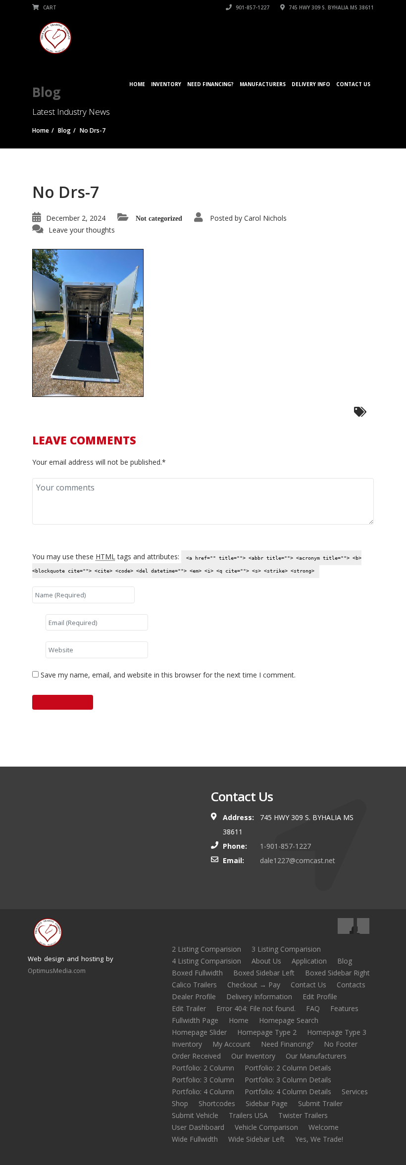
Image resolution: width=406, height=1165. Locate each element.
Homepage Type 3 (336, 1032)
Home (137, 84)
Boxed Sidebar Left (264, 972)
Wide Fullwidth (195, 1139)
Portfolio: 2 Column (203, 1067)
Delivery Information (259, 996)
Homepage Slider (199, 1032)
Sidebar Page (267, 1103)
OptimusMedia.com (57, 970)
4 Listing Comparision (206, 961)
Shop (180, 1103)
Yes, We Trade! (319, 1139)
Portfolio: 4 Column (203, 1091)
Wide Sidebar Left (256, 1139)
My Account (231, 1044)
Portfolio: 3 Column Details (288, 1079)
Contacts (351, 984)
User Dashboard (198, 1127)
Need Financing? (210, 84)
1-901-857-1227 (285, 846)
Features (344, 1008)
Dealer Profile (194, 996)
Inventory (166, 84)
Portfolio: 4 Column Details (288, 1091)
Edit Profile (320, 996)
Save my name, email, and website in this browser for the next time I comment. (168, 675)
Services (355, 1091)
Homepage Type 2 (267, 1032)
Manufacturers (263, 84)
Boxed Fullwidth (197, 972)
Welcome (323, 1127)
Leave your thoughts (82, 230)
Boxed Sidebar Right (337, 972)
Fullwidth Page (195, 1020)
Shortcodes (217, 1103)
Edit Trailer (189, 1008)
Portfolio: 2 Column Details (288, 1067)
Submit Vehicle (195, 1115)
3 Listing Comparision (286, 949)
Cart (49, 7)
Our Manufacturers (316, 1056)
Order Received (196, 1056)
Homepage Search (288, 1020)
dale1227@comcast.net (297, 860)
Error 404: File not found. (256, 1008)
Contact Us (353, 84)
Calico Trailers (194, 984)
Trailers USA (248, 1115)
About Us (266, 961)
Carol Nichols (265, 218)
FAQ (313, 1008)
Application (309, 961)
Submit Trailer (320, 1103)
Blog (344, 961)
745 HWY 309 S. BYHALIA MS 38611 (330, 7)
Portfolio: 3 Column (203, 1079)
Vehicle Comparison (266, 1127)
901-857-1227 (251, 7)
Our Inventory (253, 1056)
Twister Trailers (303, 1115)
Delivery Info (311, 84)
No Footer (340, 1044)
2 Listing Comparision (206, 949)
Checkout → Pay (253, 984)
